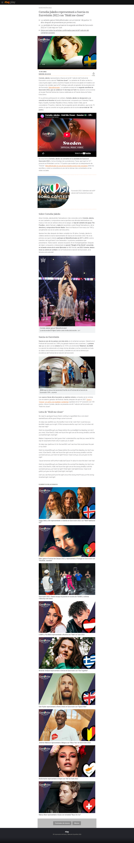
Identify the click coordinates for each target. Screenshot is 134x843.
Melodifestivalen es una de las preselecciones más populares (66, 166)
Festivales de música (62, 823)
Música (76, 823)
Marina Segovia (45, 74)
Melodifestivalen (54, 87)
